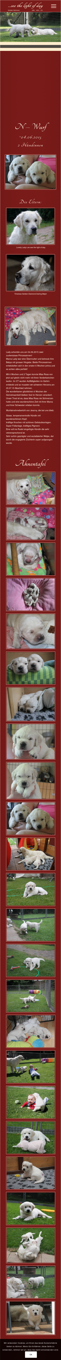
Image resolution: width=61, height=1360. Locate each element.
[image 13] (31, 1103)
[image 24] (31, 1032)
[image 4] (31, 595)
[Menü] (52, 6)
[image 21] (31, 997)
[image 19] (31, 560)
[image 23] (31, 782)
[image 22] (31, 742)
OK (31, 1354)
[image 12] (31, 632)
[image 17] (31, 1209)
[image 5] (31, 961)
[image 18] (31, 1283)
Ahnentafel (30, 463)
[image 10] (31, 524)
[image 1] (31, 489)
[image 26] (31, 820)
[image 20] (31, 705)
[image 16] (31, 855)
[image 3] (31, 890)
